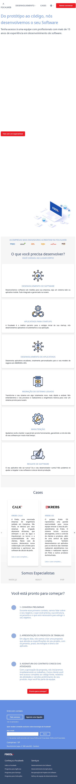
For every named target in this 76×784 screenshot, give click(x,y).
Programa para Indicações (13, 776)
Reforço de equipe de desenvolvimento (44, 776)
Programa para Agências (13, 769)
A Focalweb (6, 5)
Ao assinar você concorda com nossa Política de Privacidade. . (37, 738)
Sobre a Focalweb (10, 765)
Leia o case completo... (19, 557)
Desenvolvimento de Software (41, 765)
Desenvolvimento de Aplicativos (41, 769)
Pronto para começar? (38, 691)
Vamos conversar (66, 5)
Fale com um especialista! (13, 134)
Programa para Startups (13, 772)
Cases (43, 5)
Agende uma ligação (34, 717)
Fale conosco (15, 717)
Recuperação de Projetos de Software (43, 772)
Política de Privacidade (57, 738)
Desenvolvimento (25, 5)
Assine (45, 734)
